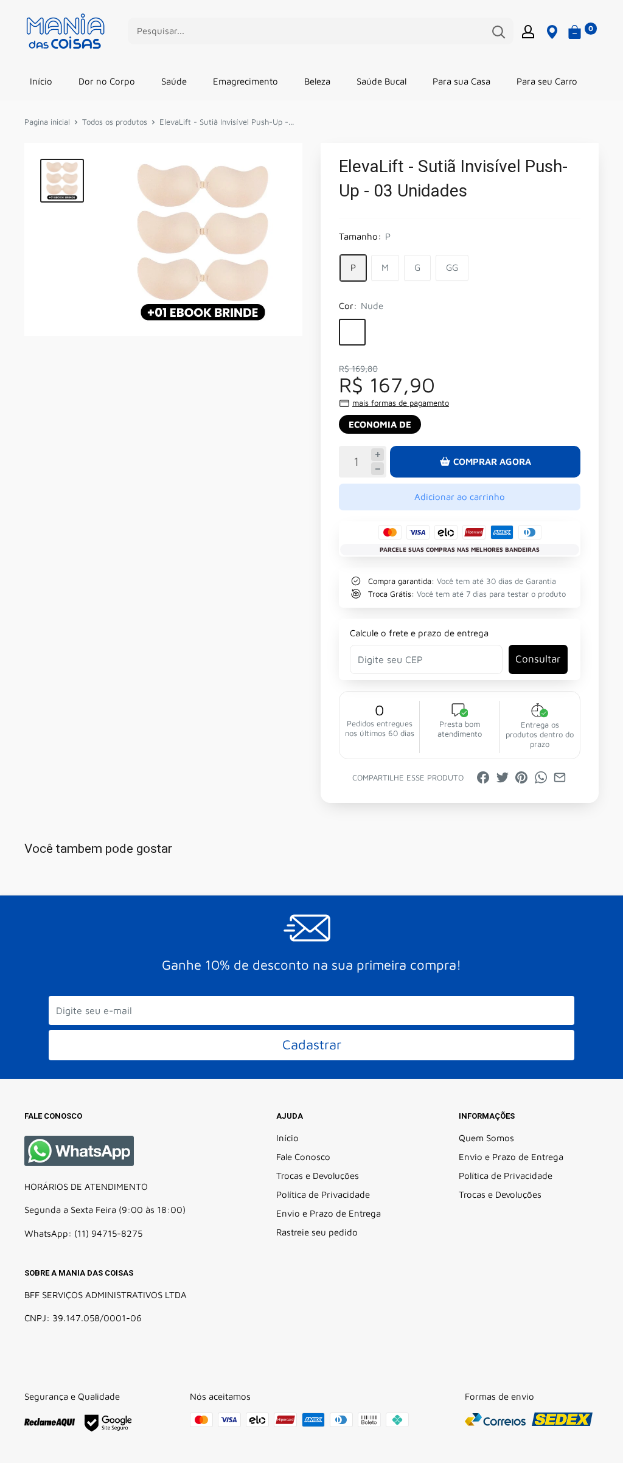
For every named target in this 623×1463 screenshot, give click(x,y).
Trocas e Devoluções (317, 1175)
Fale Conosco (303, 1157)
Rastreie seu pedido (317, 1232)
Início (41, 81)
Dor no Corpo (106, 81)
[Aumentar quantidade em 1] (377, 454)
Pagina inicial (47, 122)
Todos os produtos (114, 122)
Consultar (537, 659)
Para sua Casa (461, 81)
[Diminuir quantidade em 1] (377, 468)
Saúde (174, 81)
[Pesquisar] (498, 31)
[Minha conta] (528, 31)
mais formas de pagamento (400, 403)
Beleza (317, 81)
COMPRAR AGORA (492, 461)
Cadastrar (311, 1044)
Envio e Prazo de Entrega (328, 1213)
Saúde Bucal (381, 81)
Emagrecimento (245, 81)
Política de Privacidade (323, 1194)
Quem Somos (486, 1138)
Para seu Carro (547, 81)
